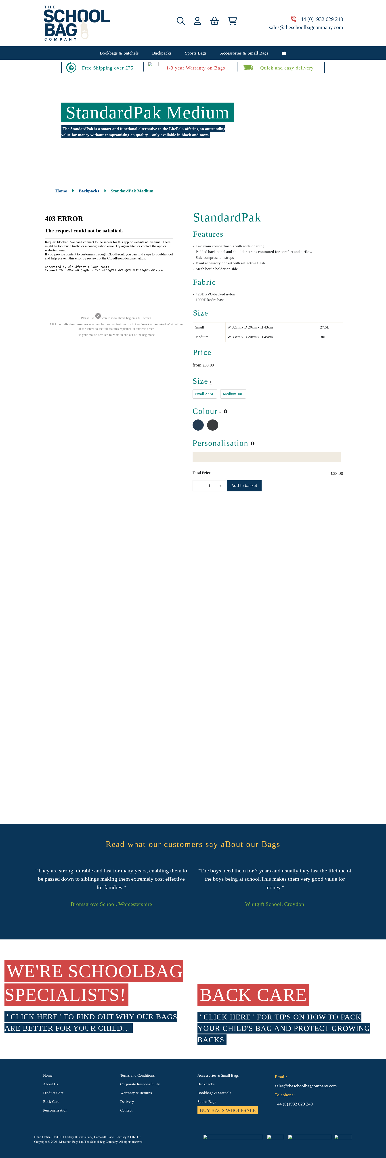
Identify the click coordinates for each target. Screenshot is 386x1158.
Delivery (127, 1101)
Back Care (51, 1101)
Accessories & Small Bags (244, 53)
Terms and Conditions (137, 1075)
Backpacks (162, 53)
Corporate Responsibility (140, 1084)
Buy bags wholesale (228, 1110)
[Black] (212, 425)
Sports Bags (196, 53)
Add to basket (244, 485)
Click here (34, 1017)
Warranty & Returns (136, 1093)
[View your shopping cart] (284, 53)
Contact (126, 1110)
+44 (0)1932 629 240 (320, 19)
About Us (50, 1084)
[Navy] (198, 425)
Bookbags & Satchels (119, 53)
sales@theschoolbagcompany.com (306, 27)
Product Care (53, 1093)
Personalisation (55, 1110)
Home (61, 190)
